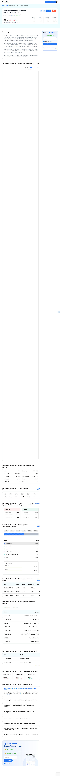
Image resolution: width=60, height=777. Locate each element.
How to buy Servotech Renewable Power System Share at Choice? (20, 700)
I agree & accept (8, 763)
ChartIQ (27, 67)
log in (20, 693)
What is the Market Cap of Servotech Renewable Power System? (20, 723)
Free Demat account (11, 694)
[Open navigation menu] (57, 2)
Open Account (8, 760)
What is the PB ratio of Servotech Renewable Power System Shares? (19, 712)
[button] (41, 11)
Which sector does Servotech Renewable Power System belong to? (21, 734)
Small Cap (18, 15)
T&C (11, 763)
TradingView (28, 69)
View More (38, 489)
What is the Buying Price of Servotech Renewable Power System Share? (20, 689)
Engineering (12, 15)
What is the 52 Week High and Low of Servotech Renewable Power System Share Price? (20, 729)
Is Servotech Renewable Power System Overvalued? (17, 718)
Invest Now (50, 43)
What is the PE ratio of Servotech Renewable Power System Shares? (19, 706)
